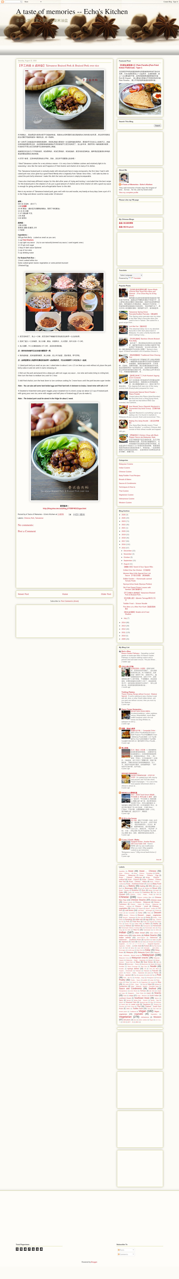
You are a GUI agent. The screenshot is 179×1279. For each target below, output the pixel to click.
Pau (135, 975)
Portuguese (150, 977)
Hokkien (137, 926)
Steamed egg (144, 1002)
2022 (124, 525)
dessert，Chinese (129, 915)
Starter (121, 1002)
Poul (157, 977)
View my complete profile (128, 192)
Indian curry (123, 935)
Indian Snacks (150, 935)
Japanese (124, 942)
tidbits (128, 1008)
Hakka (147, 924)
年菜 (124, 1022)
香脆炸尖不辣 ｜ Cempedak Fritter (143, 730)
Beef (120, 888)
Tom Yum (156, 1008)
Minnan (121, 964)
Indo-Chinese (141, 937)
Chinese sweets (127, 902)
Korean (146, 946)
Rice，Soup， (135, 984)
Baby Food (157, 884)
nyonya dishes (133, 969)
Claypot (140, 908)
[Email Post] (69, 514)
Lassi (138, 948)
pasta (149, 973)
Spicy (121, 1000)
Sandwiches (123, 986)
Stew (151, 1002)
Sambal (157, 984)
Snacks (157, 993)
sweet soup (135, 1004)
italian (154, 939)
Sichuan (143, 991)
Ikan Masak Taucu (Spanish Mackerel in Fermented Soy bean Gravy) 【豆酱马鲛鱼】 (144, 408)
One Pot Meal (154, 968)
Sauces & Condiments (127, 483)
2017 (124, 541)
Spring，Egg (155, 1000)
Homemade (157, 926)
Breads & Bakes (125, 479)
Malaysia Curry (144, 952)
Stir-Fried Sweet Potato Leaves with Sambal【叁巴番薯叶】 (137, 588)
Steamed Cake (131, 1002)
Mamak (150, 960)
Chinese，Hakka (136, 904)
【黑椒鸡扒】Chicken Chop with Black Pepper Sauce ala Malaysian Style (143, 436)
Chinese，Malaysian (151, 904)
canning (137, 892)
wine (134, 1020)
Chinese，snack (141, 906)
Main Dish (139, 950)
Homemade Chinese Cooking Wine (131, 928)
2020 (124, 531)
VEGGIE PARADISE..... (130, 773)
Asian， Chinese (147, 871)
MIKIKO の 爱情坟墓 (129, 793)
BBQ (150, 886)
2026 (124, 515)
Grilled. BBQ (138, 923)
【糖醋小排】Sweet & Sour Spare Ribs (138, 567)
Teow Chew (130, 1006)
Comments (123, 1254)
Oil (145, 968)
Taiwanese (39, 518)
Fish (127, 921)
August (127, 564)
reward (153, 982)
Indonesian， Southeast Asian (130, 940)
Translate (137, 278)
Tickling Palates (128, 692)
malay (147, 950)
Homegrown (146, 925)
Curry (140, 913)
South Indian (154, 995)
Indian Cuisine (124, 468)
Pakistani (146, 970)
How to (136, 930)
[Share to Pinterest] (83, 514)
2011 (124, 632)
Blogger (94, 1262)
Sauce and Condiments (130, 988)
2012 (124, 629)
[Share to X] (79, 514)
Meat (138, 962)
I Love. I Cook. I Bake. (131, 840)
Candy (130, 892)
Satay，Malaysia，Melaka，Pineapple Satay (145, 986)
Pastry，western (125, 975)
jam (160, 940)
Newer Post (23, 594)
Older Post (106, 594)
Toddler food (138, 1008)
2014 (124, 622)
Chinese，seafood (125, 906)
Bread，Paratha (124, 890)
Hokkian (128, 926)
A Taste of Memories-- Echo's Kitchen (136, 184)
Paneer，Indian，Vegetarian (135, 973)
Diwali (148, 917)
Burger (151, 890)
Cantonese (146, 892)
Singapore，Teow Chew (135, 993)
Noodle (153, 966)
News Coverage (133, 966)
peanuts (141, 975)
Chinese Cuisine (125, 472)
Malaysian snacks (140, 958)
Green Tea (128, 923)
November (128, 554)
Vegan (142, 1011)
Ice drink (156, 930)
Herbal (121, 925)
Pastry (156, 973)
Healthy (155, 924)
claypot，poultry (150, 908)
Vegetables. (154, 1014)
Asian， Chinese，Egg (148, 875)
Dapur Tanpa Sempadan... (132, 709)
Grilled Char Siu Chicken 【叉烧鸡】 (137, 570)
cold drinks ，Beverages (145, 910)
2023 (124, 521)
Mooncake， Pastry (133, 964)
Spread (128, 1000)
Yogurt (151, 1020)
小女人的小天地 (127, 666)
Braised (147, 888)
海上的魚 (125, 748)
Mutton (153, 964)
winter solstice (143, 1020)
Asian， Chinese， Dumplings (143, 873)
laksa (132, 948)
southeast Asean (125, 998)
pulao (151, 980)
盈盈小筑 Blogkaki (126, 227)
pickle (148, 975)
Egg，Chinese (157, 919)
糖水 (137, 1022)
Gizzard (152, 921)
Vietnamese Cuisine (126, 499)
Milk (157, 962)
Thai (139, 1006)
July (125, 618)
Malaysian (148, 954)
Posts (121, 1250)
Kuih (126, 948)
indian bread (140, 933)
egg (147, 919)
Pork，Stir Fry (127, 977)
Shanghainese (123, 991)
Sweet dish (124, 1004)
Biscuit (140, 888)
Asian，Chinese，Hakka (138, 881)
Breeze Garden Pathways (131, 653)
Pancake (155, 971)
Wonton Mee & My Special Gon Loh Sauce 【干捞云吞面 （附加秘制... (137, 574)
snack (148, 993)
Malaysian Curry (124, 958)
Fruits (145, 921)
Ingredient (147, 939)
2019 (124, 535)
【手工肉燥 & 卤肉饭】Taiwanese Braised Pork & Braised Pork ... (139, 594)
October (127, 557)
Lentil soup (131, 950)
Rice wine (126, 984)
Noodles (121, 968)
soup (131, 995)
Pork (32, 518)
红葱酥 (24, 206)
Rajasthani (144, 982)
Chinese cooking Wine (144, 897)
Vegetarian (125, 1016)
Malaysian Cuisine (126, 464)
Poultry (122, 980)
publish (145, 980)
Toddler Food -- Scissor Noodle (135, 603)
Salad (150, 984)
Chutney (133, 908)
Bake (124, 886)
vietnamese (145, 1017)
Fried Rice (136, 921)
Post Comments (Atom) (70, 601)
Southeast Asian (141, 998)
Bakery (132, 886)
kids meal (137, 946)
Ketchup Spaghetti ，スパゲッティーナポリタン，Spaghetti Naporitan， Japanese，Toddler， (140, 944)
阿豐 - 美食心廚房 (128, 729)
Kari (139, 941)
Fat (122, 921)
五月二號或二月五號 (138, 750)
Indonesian (154, 937)
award (148, 884)
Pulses (127, 982)
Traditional (133, 1011)
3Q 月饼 (134, 820)
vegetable (138, 1014)
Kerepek (151, 941)
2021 (124, 528)
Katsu (144, 941)
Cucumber (132, 913)
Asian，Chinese (133, 879)
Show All (158, 859)
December (128, 551)
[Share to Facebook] (81, 514)
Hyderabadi (147, 930)
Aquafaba (122, 871)
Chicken (122, 894)
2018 (124, 538)
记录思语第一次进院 (138, 668)
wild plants (127, 1020)
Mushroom (145, 964)
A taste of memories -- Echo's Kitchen (72, 11)
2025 (124, 518)
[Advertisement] (75, 39)
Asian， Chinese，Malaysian (130, 877)
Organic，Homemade (125, 970)
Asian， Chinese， (125, 873)
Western (157, 1017)
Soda (124, 995)
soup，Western (142, 995)
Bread (154, 888)
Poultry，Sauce (135, 980)
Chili (157, 894)
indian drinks (136, 935)
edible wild (139, 919)
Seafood (152, 988)
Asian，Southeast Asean (135, 884)
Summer (158, 1002)
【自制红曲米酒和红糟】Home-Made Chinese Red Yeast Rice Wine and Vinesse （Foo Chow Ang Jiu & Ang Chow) (143, 292)
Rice (159, 982)
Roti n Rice (126, 651)
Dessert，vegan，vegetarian (149, 915)
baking (142, 886)
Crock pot (122, 913)
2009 (124, 639)
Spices (157, 998)
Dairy (149, 913)
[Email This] (74, 514)
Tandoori (156, 1004)
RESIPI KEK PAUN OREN (140, 711)
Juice (133, 942)
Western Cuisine (125, 502)
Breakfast (135, 890)
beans (157, 886)
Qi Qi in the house (129, 818)
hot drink (127, 930)
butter (157, 890)
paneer (121, 973)
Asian (130, 871)
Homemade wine (150, 928)
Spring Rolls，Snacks (141, 1000)
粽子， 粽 (131, 1022)
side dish (152, 991)
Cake (121, 892)
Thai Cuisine (124, 491)
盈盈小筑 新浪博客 (126, 223)
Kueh (120, 948)
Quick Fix (135, 982)
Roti (144, 984)
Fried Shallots (28, 240)
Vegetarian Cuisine (126, 495)
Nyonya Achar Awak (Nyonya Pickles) (137, 584)
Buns (143, 890)
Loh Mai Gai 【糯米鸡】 (138, 326)
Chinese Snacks (138, 900)
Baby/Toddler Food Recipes (129, 475)
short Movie (133, 991)
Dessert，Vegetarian (129, 917)
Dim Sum (140, 917)
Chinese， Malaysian (143, 902)
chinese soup (156, 900)
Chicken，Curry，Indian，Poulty (141, 894)
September (128, 560)
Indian (122, 932)
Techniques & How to (127, 487)
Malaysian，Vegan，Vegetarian (136, 960)
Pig (153, 975)
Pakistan (138, 970)
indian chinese (154, 933)
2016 (124, 544)
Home (65, 594)
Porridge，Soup (139, 977)
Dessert (157, 912)
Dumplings (128, 919)
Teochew (121, 1006)
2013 (124, 626)
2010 (124, 636)
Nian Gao (144, 966)
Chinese (27, 518)
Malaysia (129, 952)
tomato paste (123, 1011)
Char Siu (156, 892)
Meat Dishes (148, 962)
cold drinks (129, 910)
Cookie (157, 910)
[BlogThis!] (76, 514)
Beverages (129, 888)
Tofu (148, 1008)
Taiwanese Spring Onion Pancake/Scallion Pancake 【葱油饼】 (143, 313)
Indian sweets (125, 937)
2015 (124, 548)
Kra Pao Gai (155, 946)
